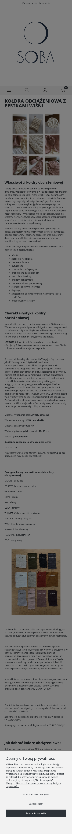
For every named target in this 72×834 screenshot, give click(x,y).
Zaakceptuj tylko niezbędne (36, 794)
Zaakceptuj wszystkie (36, 813)
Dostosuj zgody (36, 804)
